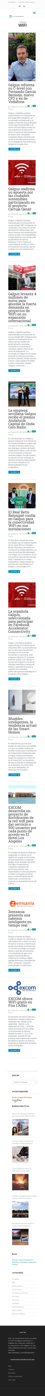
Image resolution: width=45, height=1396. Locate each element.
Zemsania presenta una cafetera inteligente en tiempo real (19, 918)
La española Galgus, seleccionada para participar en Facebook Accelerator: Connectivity (20, 621)
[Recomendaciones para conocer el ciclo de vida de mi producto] (20, 1237)
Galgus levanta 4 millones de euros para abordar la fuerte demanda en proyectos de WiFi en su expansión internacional (22, 307)
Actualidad (15, 1279)
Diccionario (12, 2)
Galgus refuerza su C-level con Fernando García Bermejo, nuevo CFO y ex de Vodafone (22, 93)
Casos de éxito (17, 1289)
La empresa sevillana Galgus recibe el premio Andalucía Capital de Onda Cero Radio (22, 418)
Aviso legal (11, 1380)
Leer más (14, 149)
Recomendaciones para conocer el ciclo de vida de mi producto (23, 1225)
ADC (13, 1282)
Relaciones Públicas (18, 1314)
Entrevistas (15, 1300)
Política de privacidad (15, 1376)
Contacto (11, 1369)
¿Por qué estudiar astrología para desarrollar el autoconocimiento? (22, 1142)
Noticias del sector (18, 1307)
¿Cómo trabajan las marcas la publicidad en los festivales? (21, 1170)
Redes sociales (17, 1310)
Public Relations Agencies (26, 2)
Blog (9, 1366)
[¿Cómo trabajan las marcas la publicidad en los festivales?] (20, 1182)
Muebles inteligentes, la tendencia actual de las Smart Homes (22, 725)
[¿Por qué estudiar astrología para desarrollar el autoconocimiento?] (20, 1155)
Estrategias (15, 1303)
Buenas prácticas (17, 1286)
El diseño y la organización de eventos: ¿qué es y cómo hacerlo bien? (24, 1197)
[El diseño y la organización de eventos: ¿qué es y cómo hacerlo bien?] (20, 1210)
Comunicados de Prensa (20, 1293)
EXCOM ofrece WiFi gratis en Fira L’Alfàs (20, 1002)
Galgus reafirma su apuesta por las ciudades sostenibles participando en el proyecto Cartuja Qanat (21, 198)
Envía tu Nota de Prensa (22, 1097)
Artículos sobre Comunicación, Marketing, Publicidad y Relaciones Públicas (24, 1262)
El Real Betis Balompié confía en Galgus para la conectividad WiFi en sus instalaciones (21, 520)
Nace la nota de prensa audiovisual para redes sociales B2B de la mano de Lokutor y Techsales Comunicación (24, 1115)
